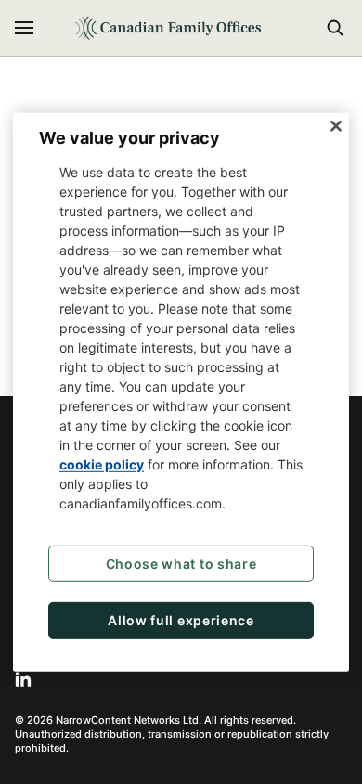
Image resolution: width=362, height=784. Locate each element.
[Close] (336, 125)
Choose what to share (181, 564)
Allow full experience (181, 620)
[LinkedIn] (23, 679)
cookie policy (101, 464)
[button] (24, 27)
